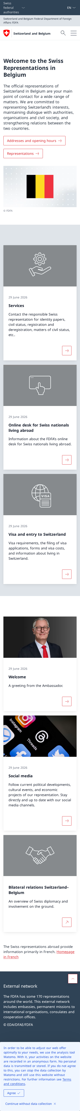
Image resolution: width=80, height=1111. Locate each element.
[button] (72, 978)
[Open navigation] (73, 33)
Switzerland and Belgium (32, 33)
